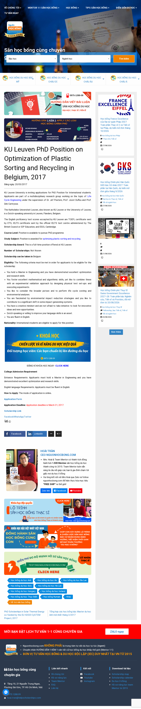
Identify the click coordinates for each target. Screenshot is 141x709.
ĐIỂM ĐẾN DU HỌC (125, 7)
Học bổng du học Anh (21, 580)
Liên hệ (54, 688)
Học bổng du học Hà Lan (50, 585)
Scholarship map (120, 674)
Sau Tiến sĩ (116, 310)
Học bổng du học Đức (21, 585)
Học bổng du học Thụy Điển (24, 596)
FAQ (53, 684)
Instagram (89, 681)
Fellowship (107, 310)
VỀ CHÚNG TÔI (11, 7)
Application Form (13, 399)
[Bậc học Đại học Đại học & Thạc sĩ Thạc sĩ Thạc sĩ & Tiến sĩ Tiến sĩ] (33, 59)
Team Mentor (58, 681)
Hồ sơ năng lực (59, 677)
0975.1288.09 (14, 694)
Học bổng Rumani (51, 596)
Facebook (61, 490)
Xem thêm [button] (116, 332)
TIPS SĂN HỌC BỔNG (96, 7)
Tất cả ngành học (109, 202)
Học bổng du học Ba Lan (75, 580)
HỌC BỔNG (71, 7)
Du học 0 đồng (119, 681)
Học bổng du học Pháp (111, 136)
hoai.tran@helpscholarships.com (24, 697)
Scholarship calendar (122, 677)
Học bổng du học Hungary (23, 591)
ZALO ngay (117, 631)
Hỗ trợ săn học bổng (20, 602)
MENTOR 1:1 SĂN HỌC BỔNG (42, 7)
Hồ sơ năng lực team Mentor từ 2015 (122, 686)
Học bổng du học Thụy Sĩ (112, 307)
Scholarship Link (12, 411)
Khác (68, 596)
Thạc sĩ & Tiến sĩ (109, 139)
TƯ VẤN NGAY (11, 13)
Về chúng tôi (57, 674)
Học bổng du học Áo (47, 580)
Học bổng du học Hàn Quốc (113, 196)
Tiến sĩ (120, 199)
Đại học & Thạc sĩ (110, 199)
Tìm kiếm (124, 58)
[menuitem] (17, 79)
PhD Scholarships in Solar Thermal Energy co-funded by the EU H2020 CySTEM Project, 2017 (24, 615)
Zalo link (46, 490)
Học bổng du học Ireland (53, 591)
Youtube (76, 490)
